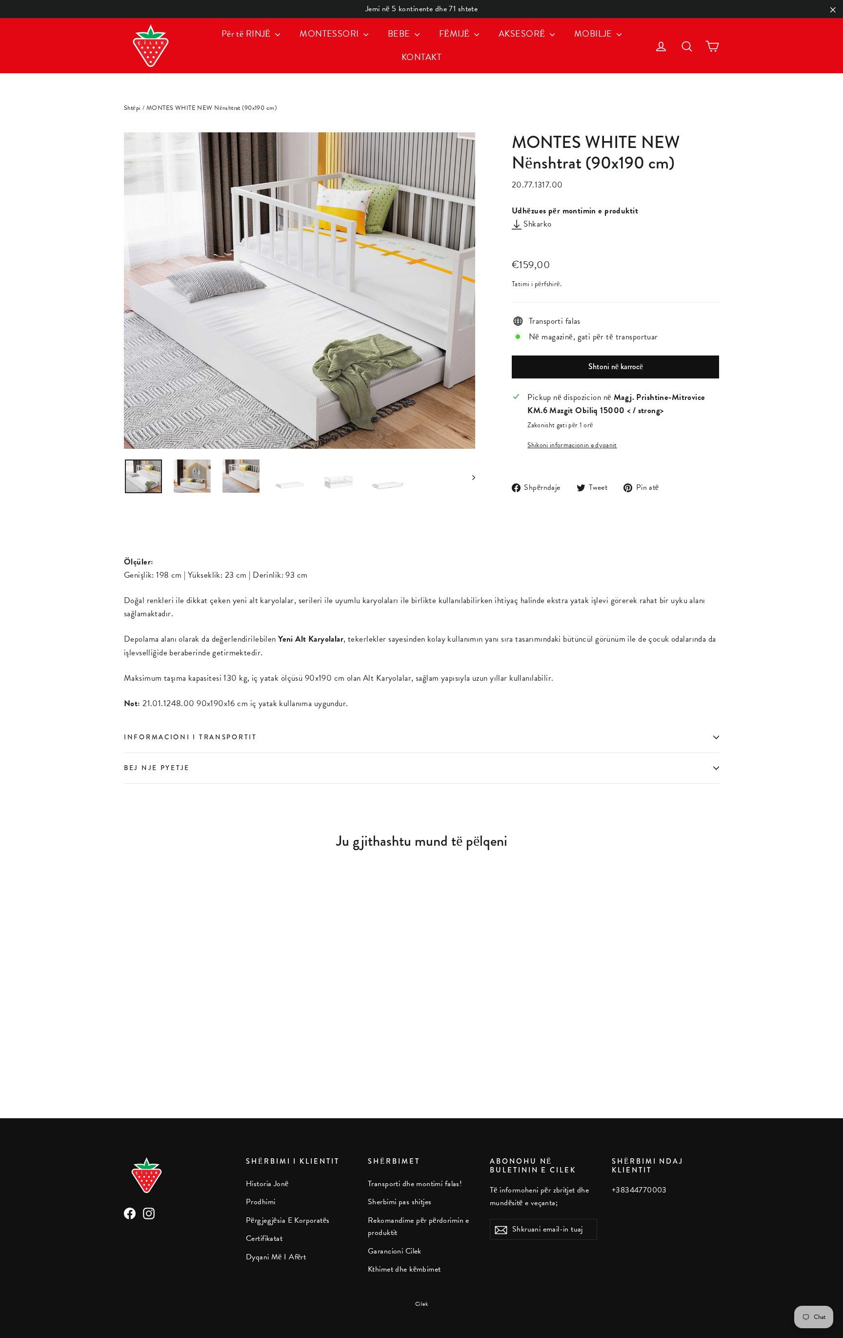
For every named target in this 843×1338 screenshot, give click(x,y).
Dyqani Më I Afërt (276, 1257)
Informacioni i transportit (190, 737)
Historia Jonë (267, 1184)
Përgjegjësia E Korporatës (288, 1220)
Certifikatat (264, 1238)
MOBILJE (594, 33)
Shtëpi (132, 108)
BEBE (400, 33)
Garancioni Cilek (395, 1251)
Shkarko (536, 224)
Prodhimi (260, 1202)
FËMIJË (455, 33)
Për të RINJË (247, 33)
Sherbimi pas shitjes (400, 1202)
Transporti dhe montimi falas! (415, 1184)
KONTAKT (421, 56)
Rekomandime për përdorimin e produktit (418, 1226)
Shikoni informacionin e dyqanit (572, 445)
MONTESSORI (330, 33)
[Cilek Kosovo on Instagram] (149, 1213)
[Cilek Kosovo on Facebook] (130, 1213)
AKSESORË (523, 33)
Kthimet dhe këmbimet (404, 1269)
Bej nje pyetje (157, 768)
